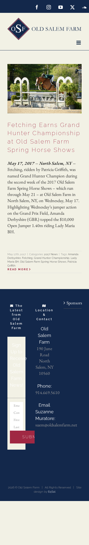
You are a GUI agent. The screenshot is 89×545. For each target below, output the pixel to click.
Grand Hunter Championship (51, 258)
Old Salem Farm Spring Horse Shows (43, 261)
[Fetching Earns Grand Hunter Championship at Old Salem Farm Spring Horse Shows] (44, 88)
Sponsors (73, 303)
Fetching (27, 258)
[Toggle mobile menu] (79, 42)
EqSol (51, 491)
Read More (17, 269)
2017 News (51, 254)
